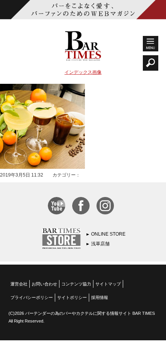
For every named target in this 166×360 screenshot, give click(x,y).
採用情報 (99, 297)
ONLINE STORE (108, 234)
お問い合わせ (44, 284)
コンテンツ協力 (76, 284)
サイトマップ (108, 284)
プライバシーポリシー (31, 297)
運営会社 (18, 284)
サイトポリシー (72, 297)
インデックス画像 (83, 72)
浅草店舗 (100, 243)
